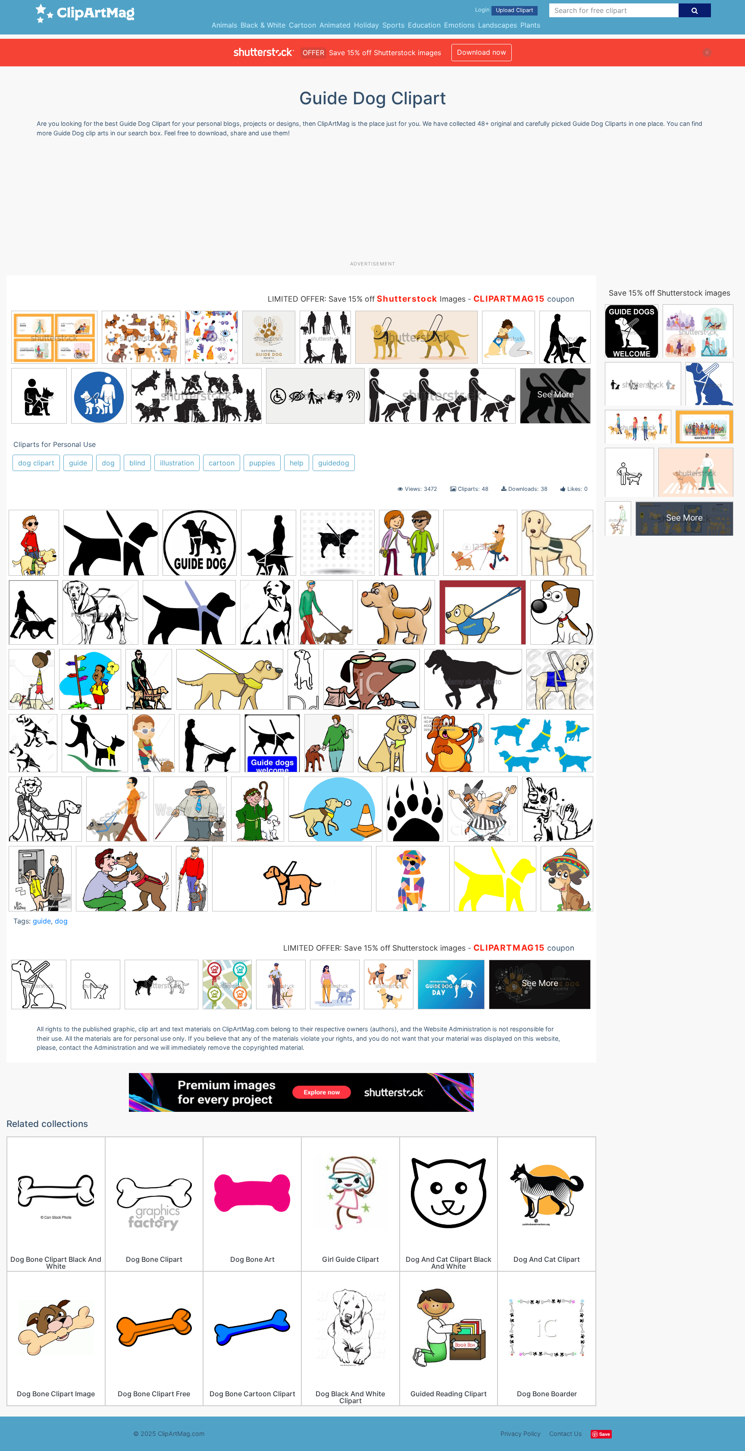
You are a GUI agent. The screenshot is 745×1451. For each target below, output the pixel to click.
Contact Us (565, 1433)
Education (424, 25)
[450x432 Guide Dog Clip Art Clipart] (100, 616)
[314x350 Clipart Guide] (90, 683)
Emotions (459, 25)
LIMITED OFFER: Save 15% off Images (367, 298)
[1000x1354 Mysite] (567, 881)
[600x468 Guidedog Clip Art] (111, 547)
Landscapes (497, 25)
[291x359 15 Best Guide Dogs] (408, 546)
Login (482, 9)
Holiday (366, 25)
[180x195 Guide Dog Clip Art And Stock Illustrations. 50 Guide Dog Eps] (209, 747)
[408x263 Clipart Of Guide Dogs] (230, 683)
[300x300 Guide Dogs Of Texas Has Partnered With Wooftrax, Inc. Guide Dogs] (95, 747)
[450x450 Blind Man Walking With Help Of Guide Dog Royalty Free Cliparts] (480, 547)
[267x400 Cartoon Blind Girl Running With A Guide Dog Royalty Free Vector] (31, 683)
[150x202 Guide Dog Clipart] (268, 547)
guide (78, 463)
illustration (177, 463)
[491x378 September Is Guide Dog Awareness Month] (123, 882)
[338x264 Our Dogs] (335, 813)
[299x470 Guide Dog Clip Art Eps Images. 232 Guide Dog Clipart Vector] (153, 747)
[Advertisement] (372, 202)
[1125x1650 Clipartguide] (34, 546)
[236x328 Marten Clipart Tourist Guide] (258, 813)
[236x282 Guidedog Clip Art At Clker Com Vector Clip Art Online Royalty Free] (272, 747)
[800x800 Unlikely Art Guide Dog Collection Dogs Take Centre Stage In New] (412, 882)
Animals (224, 25)
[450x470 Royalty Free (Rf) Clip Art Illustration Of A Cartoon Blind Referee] (482, 813)
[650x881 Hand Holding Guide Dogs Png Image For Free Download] (329, 747)
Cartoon (302, 25)
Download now (481, 52)
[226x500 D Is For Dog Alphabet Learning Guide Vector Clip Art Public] (303, 683)
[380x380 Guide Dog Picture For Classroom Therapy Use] (560, 682)
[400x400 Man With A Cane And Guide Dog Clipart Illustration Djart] (190, 813)
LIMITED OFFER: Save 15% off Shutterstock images (374, 947)
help (297, 463)
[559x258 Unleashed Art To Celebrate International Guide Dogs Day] (292, 883)
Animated (335, 25)
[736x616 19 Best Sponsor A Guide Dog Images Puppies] (483, 616)
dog (108, 463)
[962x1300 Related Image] (267, 616)
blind (137, 463)
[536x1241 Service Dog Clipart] (191, 882)
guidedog (333, 463)
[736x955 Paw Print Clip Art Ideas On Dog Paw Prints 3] (415, 813)
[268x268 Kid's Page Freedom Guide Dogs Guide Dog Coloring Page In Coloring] (45, 813)
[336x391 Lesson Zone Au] (118, 813)
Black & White (263, 25)
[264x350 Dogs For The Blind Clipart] (326, 616)
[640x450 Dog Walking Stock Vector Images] (473, 683)
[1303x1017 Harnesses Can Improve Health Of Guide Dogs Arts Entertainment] (189, 616)
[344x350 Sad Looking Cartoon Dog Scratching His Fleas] (558, 813)
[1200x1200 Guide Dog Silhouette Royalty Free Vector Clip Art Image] (337, 547)
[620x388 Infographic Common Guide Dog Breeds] (541, 747)
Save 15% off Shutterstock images (669, 292)
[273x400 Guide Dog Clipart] (33, 616)
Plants (530, 25)
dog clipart (36, 463)
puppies (262, 463)
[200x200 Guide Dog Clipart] (557, 545)
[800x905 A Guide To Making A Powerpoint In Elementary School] (562, 615)
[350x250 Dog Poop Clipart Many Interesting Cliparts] (371, 683)
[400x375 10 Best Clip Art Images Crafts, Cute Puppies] (396, 616)
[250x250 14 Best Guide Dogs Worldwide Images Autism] (199, 547)
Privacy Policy (521, 1433)
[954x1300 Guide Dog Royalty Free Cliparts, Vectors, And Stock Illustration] (33, 747)
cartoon (222, 463)
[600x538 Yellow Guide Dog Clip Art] (495, 882)
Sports (393, 25)
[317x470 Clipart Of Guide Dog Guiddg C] (149, 683)
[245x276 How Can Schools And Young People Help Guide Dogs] (387, 747)
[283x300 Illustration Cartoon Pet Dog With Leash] (453, 747)
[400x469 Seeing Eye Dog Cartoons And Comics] (40, 882)
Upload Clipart (514, 10)
